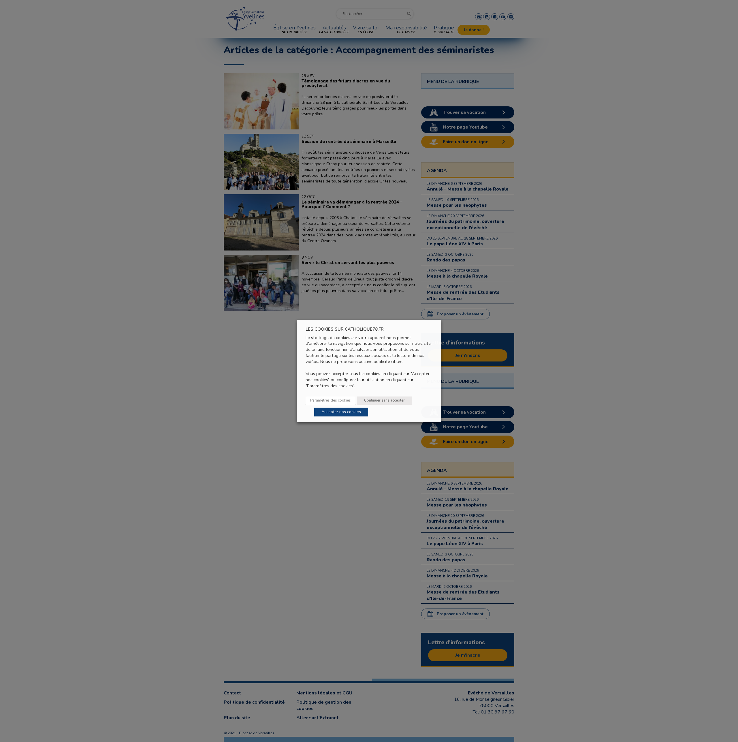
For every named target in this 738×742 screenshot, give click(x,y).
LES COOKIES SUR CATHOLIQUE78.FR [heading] (345, 329)
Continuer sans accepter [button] (384, 400)
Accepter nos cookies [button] (341, 412)
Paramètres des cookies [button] (330, 400)
